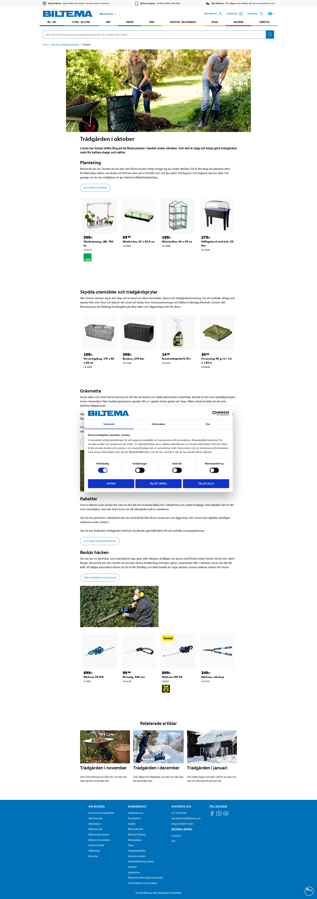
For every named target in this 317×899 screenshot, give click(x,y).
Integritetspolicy (137, 850)
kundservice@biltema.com (186, 818)
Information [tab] (158, 424)
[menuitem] (52, 22)
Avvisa (111, 483)
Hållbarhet (94, 850)
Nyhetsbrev (94, 823)
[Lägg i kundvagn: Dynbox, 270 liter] (135, 370)
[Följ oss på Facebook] (212, 814)
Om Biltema (96, 806)
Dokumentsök (96, 845)
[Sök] (270, 34)
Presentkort (134, 818)
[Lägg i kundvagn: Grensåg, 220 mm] (135, 689)
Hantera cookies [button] (137, 856)
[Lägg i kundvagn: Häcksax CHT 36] (175, 698)
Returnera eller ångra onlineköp (145, 877)
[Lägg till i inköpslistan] (87, 267)
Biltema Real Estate (98, 834)
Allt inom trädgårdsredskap (100, 541)
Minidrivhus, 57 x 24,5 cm (139, 241)
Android (176, 835)
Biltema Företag (136, 834)
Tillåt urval (158, 483)
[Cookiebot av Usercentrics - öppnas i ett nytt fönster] (214, 413)
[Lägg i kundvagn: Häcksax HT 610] (96, 689)
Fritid (129, 22)
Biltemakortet (135, 829)
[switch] (140, 470)
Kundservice (137, 806)
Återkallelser (135, 840)
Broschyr (93, 856)
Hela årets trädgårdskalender (65, 44)
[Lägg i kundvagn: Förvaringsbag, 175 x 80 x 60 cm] (96, 374)
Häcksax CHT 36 (172, 677)
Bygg (215, 22)
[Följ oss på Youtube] (226, 815)
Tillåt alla (206, 483)
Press (131, 845)
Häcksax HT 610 (94, 677)
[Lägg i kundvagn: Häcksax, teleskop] (214, 689)
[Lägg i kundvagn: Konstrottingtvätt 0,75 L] (175, 370)
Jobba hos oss (135, 812)
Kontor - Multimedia (183, 22)
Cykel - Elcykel (81, 22)
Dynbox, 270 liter (133, 358)
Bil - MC (51, 22)
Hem (151, 22)
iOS (173, 841)
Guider (131, 823)
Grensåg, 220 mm (134, 677)
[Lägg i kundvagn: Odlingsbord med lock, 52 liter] (214, 257)
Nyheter (132, 866)
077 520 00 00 (179, 812)
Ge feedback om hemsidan (142, 883)
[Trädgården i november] (105, 746)
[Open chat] (309, 891)
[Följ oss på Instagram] (219, 814)
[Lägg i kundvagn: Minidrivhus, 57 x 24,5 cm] (135, 253)
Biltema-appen (182, 829)
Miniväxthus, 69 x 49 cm (177, 241)
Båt (108, 22)
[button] (271, 14)
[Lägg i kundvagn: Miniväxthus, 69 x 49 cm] (175, 253)
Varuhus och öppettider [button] (101, 812)
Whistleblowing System (141, 861)
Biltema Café (95, 829)
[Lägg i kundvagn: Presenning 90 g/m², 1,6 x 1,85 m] (214, 374)
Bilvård (239, 22)
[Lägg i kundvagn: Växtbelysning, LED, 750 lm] (96, 267)
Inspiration (134, 872)
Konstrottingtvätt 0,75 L (176, 358)
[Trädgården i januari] (212, 746)
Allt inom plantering (95, 187)
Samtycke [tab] (109, 424)
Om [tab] (208, 424)
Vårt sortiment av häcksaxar (100, 577)
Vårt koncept (95, 818)
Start (45, 44)
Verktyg (264, 22)
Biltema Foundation (99, 840)
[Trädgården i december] (158, 746)
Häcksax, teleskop (212, 677)
